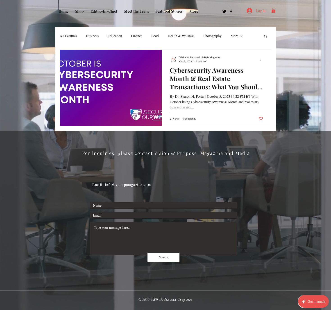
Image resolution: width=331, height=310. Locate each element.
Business (92, 35)
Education (115, 35)
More (234, 35)
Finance (136, 35)
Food (155, 35)
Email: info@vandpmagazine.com (121, 184)
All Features (68, 35)
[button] (273, 10)
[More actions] (262, 59)
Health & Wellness (181, 35)
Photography (212, 35)
